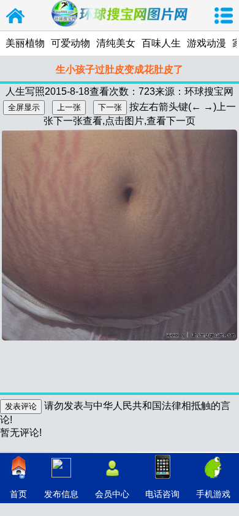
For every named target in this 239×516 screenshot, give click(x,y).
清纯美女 (115, 43)
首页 (18, 494)
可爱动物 (70, 43)
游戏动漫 (206, 43)
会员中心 (112, 494)
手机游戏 (213, 494)
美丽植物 (25, 43)
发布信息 (61, 494)
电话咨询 (162, 494)
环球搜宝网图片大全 (15, 15)
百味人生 (161, 43)
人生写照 (25, 91)
